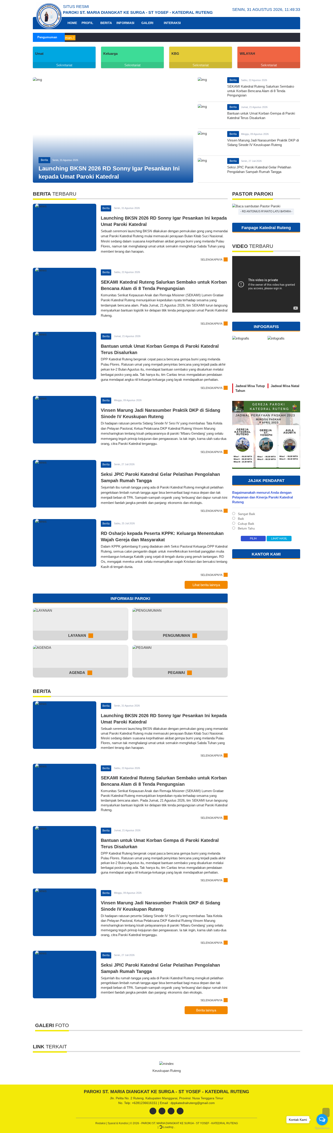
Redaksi (100, 1123)
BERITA (106, 23)
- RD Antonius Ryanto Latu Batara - (266, 211)
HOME (72, 23)
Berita (44, 160)
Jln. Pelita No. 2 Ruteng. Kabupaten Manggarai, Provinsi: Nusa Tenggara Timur (166, 1098)
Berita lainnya (206, 1010)
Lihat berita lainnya (206, 585)
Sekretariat (64, 65)
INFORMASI (125, 23)
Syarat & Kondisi (118, 1123)
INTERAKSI (172, 23)
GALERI (147, 23)
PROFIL (87, 23)
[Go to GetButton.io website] (322, 1128)
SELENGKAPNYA (211, 259)
